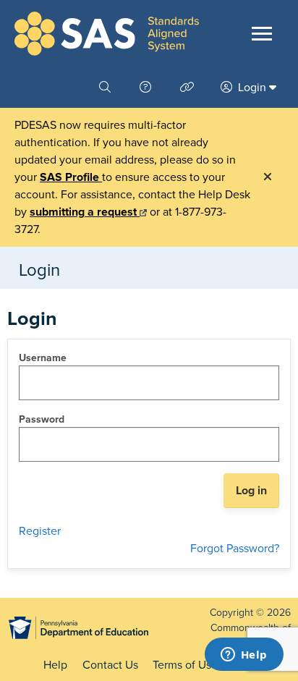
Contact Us (110, 665)
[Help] (147, 87)
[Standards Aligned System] (106, 34)
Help (55, 665)
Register (40, 531)
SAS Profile (71, 177)
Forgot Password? (234, 548)
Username (43, 358)
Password (41, 419)
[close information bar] (268, 177)
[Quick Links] (188, 87)
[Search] (106, 87)
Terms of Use (185, 665)
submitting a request (85, 212)
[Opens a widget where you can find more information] (244, 656)
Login (252, 87)
